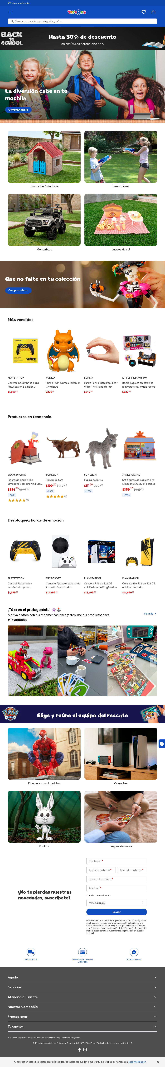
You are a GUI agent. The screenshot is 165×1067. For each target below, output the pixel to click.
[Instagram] (85, 1050)
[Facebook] (79, 1050)
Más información (137, 1062)
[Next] (153, 661)
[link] (25, 361)
